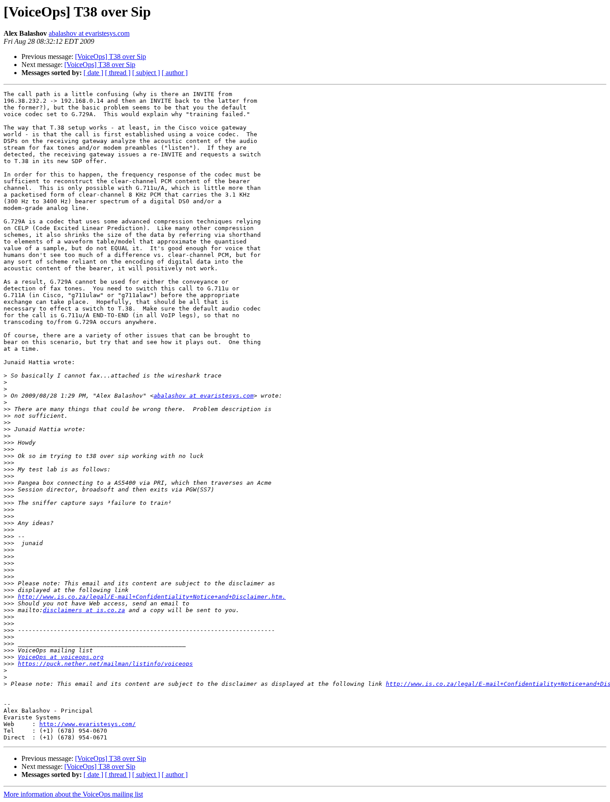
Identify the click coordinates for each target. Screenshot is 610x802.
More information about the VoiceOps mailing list (73, 794)
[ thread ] (117, 72)
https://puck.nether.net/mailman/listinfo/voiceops (105, 663)
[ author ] (175, 72)
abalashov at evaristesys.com (89, 33)
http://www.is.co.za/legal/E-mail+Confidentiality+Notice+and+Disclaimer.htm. (152, 596)
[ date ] (93, 72)
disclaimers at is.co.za (84, 610)
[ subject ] (146, 72)
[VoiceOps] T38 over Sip (110, 56)
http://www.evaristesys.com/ (87, 724)
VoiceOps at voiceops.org (61, 657)
